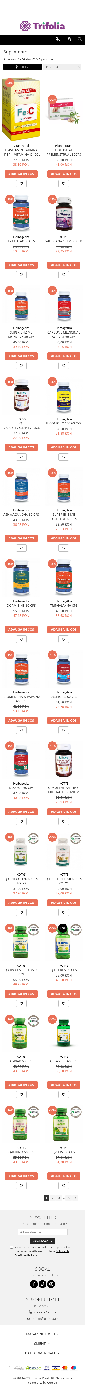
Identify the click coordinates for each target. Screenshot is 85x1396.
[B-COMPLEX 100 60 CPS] (64, 395)
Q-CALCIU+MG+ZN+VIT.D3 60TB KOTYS (21, 425)
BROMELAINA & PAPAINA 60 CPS (21, 698)
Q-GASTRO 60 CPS (63, 1061)
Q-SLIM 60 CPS (64, 1152)
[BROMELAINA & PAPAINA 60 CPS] (21, 669)
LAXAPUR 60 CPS (21, 787)
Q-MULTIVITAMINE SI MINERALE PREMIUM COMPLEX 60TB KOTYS (64, 789)
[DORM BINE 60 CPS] (21, 577)
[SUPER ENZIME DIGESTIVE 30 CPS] (21, 304)
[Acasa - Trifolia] (42, 26)
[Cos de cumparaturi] (69, 39)
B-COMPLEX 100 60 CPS (63, 423)
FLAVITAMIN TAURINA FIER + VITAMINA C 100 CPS (21, 152)
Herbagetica (21, 237)
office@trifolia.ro (45, 1318)
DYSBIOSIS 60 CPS (63, 696)
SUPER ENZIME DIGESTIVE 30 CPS (21, 334)
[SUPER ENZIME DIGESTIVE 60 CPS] (64, 486)
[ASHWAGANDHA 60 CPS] (21, 486)
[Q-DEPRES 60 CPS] (64, 942)
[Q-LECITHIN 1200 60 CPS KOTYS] (64, 851)
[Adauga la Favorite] (21, 183)
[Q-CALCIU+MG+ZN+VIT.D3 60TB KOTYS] (21, 395)
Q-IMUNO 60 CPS (21, 1152)
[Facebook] (34, 1284)
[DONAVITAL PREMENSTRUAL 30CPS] (64, 109)
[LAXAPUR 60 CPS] (21, 760)
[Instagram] (51, 1284)
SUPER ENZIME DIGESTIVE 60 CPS (64, 516)
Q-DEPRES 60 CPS (64, 970)
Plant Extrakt (64, 146)
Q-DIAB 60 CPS (21, 1061)
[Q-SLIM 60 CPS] (64, 1124)
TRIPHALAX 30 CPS (21, 241)
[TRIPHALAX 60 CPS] (64, 577)
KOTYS (63, 237)
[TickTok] (42, 1284)
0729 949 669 (45, 1312)
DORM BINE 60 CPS (21, 605)
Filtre (24, 67)
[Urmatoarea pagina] (75, 1198)
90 (68, 1198)
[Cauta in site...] (80, 39)
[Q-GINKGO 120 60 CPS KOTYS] (21, 851)
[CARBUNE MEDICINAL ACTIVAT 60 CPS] (64, 304)
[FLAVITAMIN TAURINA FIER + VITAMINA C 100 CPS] (21, 109)
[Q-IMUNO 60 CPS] (21, 1124)
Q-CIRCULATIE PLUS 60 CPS (21, 972)
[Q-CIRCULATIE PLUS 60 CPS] (21, 942)
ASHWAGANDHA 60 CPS (21, 514)
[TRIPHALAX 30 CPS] (21, 213)
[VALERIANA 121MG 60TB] (64, 213)
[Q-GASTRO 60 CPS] (64, 1033)
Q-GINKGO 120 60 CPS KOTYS (21, 881)
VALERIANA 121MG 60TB (63, 241)
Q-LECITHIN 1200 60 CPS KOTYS (63, 881)
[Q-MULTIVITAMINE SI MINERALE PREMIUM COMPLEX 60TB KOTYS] (64, 760)
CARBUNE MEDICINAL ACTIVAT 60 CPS (63, 334)
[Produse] (6, 40)
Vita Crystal (21, 146)
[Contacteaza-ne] (58, 39)
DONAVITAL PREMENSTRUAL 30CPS (63, 152)
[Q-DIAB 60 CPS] (21, 1033)
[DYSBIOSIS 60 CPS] (64, 669)
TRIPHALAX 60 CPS (64, 605)
